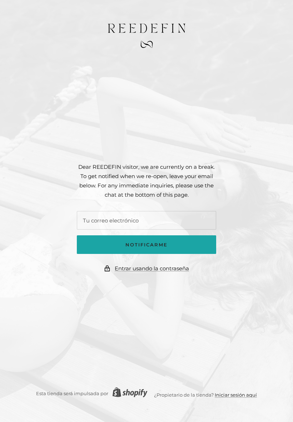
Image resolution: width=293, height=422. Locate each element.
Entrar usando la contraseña (152, 268)
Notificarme (146, 244)
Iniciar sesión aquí (236, 395)
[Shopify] (128, 393)
